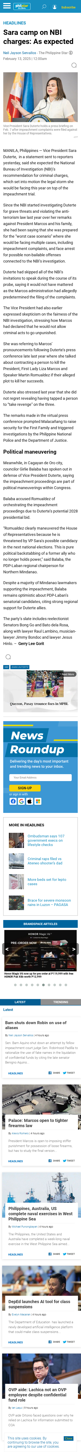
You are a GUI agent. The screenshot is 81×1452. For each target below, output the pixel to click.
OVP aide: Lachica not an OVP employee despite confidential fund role (37, 1395)
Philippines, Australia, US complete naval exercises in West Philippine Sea (40, 1214)
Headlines (14, 23)
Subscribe (68, 7)
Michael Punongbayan (24, 1226)
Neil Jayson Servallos (19, 53)
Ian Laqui (17, 1407)
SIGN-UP (25, 788)
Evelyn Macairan (21, 1314)
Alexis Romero (20, 1133)
